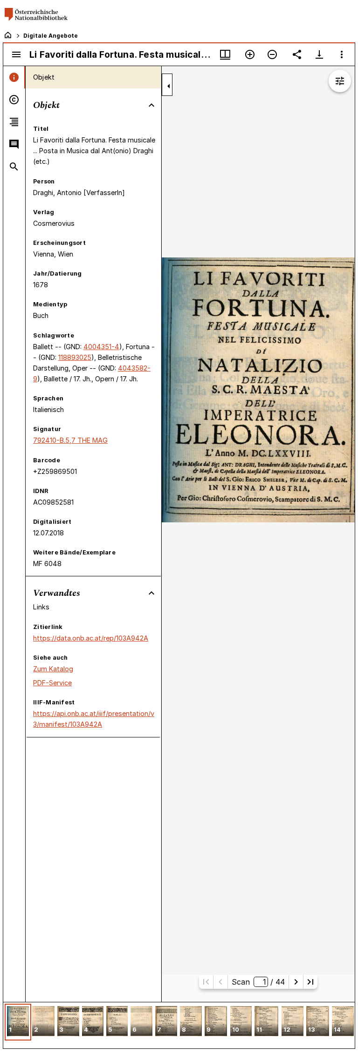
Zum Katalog (53, 669)
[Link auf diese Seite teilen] (297, 54)
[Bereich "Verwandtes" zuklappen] (151, 593)
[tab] (14, 77)
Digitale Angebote (50, 35)
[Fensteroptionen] (341, 54)
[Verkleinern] (272, 54)
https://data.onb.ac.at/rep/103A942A (90, 638)
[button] (18, 1022)
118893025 (74, 357)
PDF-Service (52, 683)
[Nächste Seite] (296, 982)
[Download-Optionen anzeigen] (319, 54)
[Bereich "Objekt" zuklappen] (151, 105)
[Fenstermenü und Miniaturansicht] (225, 54)
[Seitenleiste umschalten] (16, 54)
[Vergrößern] (250, 54)
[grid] (179, 1025)
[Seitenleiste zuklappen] (168, 86)
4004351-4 (101, 347)
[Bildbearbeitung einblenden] (340, 81)
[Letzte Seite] (310, 982)
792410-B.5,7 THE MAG (70, 440)
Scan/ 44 (258, 981)
